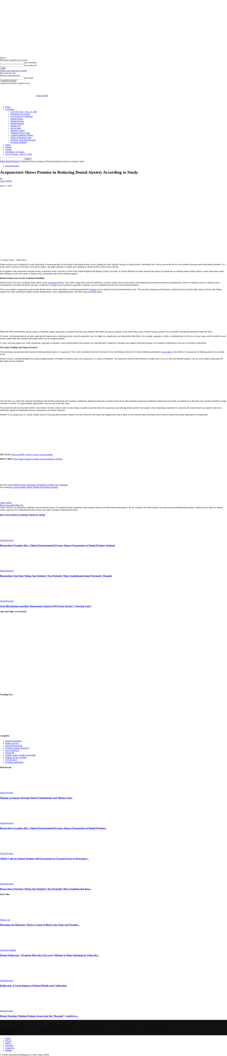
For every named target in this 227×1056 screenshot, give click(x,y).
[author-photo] (6, 500)
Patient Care (16, 126)
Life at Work (16, 128)
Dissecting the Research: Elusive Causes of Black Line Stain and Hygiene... (40, 924)
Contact (8, 149)
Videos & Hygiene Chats (21, 138)
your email (28, 78)
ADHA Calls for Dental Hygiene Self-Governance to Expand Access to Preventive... (44, 858)
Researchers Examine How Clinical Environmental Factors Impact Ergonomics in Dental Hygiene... (53, 828)
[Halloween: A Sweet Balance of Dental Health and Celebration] (14, 978)
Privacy (8, 1041)
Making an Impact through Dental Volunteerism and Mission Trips (36, 797)
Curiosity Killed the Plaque (22, 135)
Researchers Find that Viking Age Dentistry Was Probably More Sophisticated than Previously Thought (56, 575)
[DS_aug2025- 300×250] (19, 327)
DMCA (8, 1043)
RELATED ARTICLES (11, 515)
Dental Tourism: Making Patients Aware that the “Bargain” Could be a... (39, 1016)
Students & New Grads (20, 133)
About (8, 145)
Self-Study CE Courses (20, 114)
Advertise (9, 1045)
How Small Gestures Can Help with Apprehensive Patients (38, 459)
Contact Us (10, 1048)
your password (30, 65)
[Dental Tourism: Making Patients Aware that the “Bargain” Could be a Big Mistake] (14, 1008)
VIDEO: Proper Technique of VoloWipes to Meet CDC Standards (40, 485)
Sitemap (8, 1050)
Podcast (8, 147)
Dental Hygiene (17, 121)
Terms (7, 1038)
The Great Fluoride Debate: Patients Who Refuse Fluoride (34, 487)
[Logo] (9, 102)
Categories (9, 109)
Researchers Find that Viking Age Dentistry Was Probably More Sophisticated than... (46, 889)
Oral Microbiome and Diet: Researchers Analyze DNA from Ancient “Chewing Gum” (46, 606)
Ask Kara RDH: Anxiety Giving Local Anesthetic (32, 454)
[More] (66, 190)
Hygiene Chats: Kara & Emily (23, 140)
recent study (167, 352)
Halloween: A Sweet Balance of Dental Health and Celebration (33, 985)
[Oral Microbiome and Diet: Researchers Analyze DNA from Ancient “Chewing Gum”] (14, 599)
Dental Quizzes (17, 119)
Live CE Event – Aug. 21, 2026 (24, 112)
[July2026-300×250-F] (19, 396)
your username (30, 62)
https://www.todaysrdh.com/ (11, 505)
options (93, 289)
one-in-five (52, 282)
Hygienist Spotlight (19, 142)
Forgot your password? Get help (13, 71)
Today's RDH (6, 181)
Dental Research (17, 123)
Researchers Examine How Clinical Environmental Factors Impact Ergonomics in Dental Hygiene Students (57, 545)
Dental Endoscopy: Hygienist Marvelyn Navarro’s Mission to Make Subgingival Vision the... (49, 955)
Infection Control (18, 130)
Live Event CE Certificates (22, 116)
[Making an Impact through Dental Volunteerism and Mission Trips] (14, 790)
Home (7, 107)
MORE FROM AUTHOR (33, 515)
